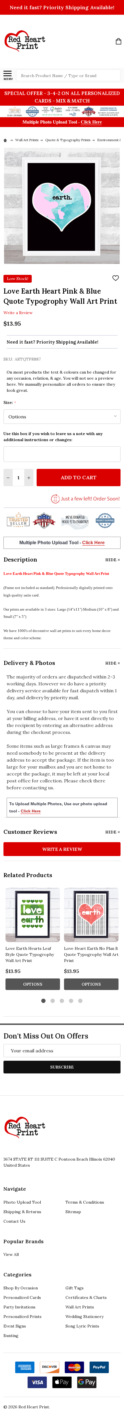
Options (32, 984)
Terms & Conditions (84, 1202)
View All (11, 1254)
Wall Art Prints (79, 1307)
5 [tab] (80, 1001)
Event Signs (14, 1326)
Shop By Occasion (20, 1288)
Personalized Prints (22, 1316)
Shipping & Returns (22, 1211)
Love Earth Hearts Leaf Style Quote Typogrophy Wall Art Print (29, 954)
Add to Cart (79, 477)
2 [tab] (53, 1001)
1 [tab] (44, 1001)
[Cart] (118, 41)
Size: (9, 402)
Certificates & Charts (86, 1297)
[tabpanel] (32, 940)
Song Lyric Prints (82, 1326)
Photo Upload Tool (22, 1202)
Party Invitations (19, 1307)
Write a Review (18, 312)
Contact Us (14, 1221)
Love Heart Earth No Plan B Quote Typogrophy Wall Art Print (91, 954)
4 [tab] (71, 1001)
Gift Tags (74, 1288)
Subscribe (62, 1067)
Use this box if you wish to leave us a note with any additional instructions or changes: (53, 436)
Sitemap (73, 1211)
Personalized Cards (22, 1297)
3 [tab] (62, 1001)
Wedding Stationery (84, 1316)
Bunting (10, 1335)
